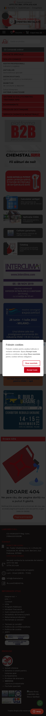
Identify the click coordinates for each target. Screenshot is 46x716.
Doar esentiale (31, 363)
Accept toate (32, 370)
